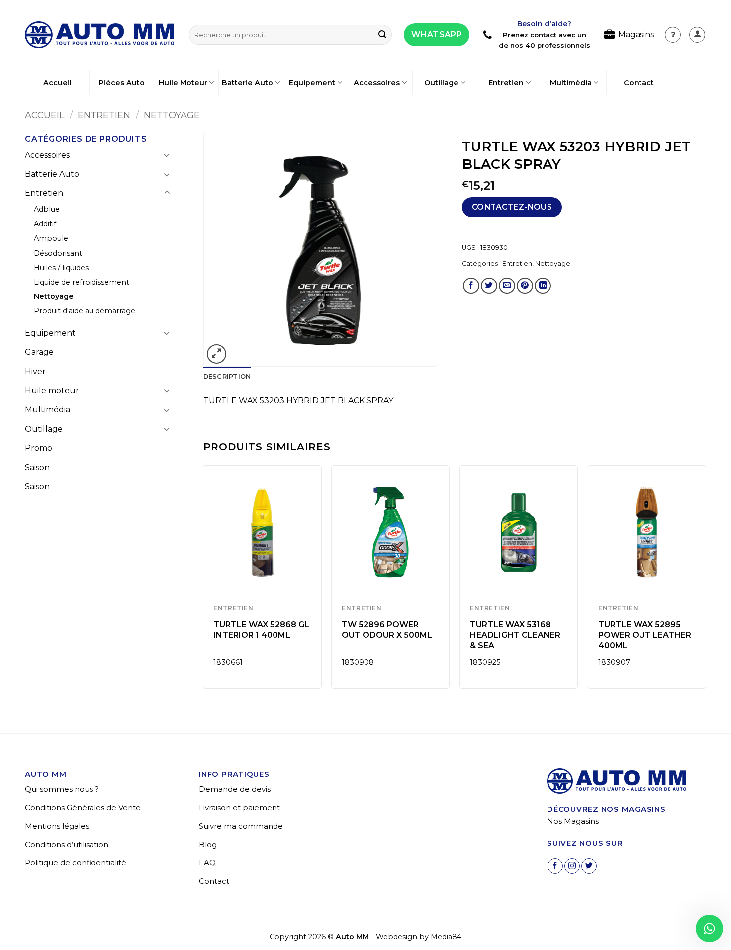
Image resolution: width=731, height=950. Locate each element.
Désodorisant (58, 253)
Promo (38, 448)
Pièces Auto (122, 82)
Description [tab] (227, 376)
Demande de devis (235, 789)
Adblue (47, 209)
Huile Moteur (183, 82)
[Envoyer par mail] (507, 286)
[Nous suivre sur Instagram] (572, 866)
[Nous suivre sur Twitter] (589, 866)
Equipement (312, 82)
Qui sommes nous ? (62, 789)
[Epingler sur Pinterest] (525, 286)
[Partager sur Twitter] (489, 286)
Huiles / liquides (61, 267)
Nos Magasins (573, 821)
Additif (45, 223)
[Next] (705, 580)
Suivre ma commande (241, 826)
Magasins (636, 34)
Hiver (35, 371)
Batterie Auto (247, 82)
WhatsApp (436, 34)
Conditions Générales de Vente (83, 807)
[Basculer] (167, 155)
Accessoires (377, 82)
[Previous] (203, 580)
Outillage (441, 82)
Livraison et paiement (239, 807)
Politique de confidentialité (75, 862)
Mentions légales (57, 826)
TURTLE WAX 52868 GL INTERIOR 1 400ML (261, 630)
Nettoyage (172, 115)
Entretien (506, 82)
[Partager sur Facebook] (471, 286)
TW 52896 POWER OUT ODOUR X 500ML (387, 630)
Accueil (57, 82)
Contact (639, 82)
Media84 (446, 936)
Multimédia (571, 82)
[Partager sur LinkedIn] (543, 286)
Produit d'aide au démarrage (84, 310)
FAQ (207, 862)
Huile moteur (52, 390)
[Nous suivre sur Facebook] (555, 866)
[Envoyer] (382, 34)
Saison (37, 467)
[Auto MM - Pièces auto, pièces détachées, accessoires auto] (99, 34)
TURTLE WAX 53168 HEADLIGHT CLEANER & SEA (515, 635)
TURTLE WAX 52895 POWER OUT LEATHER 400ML (644, 635)
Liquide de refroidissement (81, 282)
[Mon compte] (673, 35)
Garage (39, 352)
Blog (208, 844)
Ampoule (51, 238)
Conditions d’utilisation (66, 844)
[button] (697, 35)
